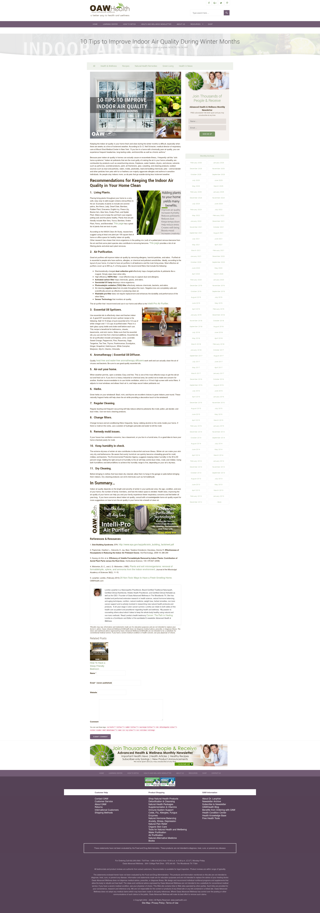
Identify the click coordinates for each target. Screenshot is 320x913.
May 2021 (196, 244)
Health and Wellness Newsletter (156, 24)
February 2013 (196, 496)
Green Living (168, 66)
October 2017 (218, 350)
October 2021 (218, 227)
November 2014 (218, 432)
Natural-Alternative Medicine (162, 837)
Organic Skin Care (157, 826)
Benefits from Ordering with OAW (218, 809)
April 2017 (218, 367)
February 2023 (196, 209)
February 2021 (218, 250)
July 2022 (218, 209)
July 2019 (218, 297)
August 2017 (219, 356)
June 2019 (196, 303)
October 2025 (196, 174)
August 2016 (219, 385)
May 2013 (218, 484)
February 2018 (218, 344)
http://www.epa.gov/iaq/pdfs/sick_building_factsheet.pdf (146, 544)
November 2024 (218, 198)
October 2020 (196, 262)
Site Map (146, 902)
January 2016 (218, 397)
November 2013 (218, 467)
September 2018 (196, 326)
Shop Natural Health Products (163, 798)
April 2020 (196, 274)
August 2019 (196, 297)
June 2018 (218, 332)
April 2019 (196, 309)
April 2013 (196, 490)
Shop (210, 24)
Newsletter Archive (211, 801)
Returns (99, 806)
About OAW (100, 804)
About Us (181, 24)
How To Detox (129, 24)
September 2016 (196, 385)
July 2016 (196, 391)
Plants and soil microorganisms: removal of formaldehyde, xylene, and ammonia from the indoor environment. (131, 568)
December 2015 (196, 402)
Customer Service (104, 801)
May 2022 (196, 215)
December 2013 (196, 467)
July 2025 (196, 180)
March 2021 (196, 250)
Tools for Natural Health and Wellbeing (167, 829)
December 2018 (218, 315)
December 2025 (196, 168)
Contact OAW (101, 798)
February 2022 (218, 215)
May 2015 (218, 414)
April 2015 (196, 420)
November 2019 (218, 285)
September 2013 (218, 473)
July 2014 (218, 443)
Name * (93, 673)
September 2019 (218, 291)
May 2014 (218, 449)
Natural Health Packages (160, 804)
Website (93, 692)
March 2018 (196, 344)
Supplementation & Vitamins (162, 806)
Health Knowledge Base (214, 815)
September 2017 (196, 356)
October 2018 (218, 320)
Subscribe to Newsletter (214, 804)
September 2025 (218, 174)
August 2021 (219, 233)
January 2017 (218, 373)
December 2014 (196, 432)
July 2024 (196, 204)
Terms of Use (172, 902)
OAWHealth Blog (210, 806)
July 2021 (196, 239)
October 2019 (196, 291)
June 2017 (218, 361)
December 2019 (196, 285)
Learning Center (110, 24)
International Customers (107, 809)
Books (151, 840)
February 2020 (196, 280)
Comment (94, 721)
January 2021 (195, 256)
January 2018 (195, 350)
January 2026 (218, 163)
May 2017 (196, 367)
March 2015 (218, 420)
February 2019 (218, 309)
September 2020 (218, 262)
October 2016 (218, 379)
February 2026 (196, 163)
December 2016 (196, 379)
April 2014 (196, 455)
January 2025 (218, 192)
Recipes (125, 66)
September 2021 (196, 233)
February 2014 (196, 461)
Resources (195, 24)
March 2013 (218, 490)
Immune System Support (160, 809)
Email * (101, 682)
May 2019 (218, 303)
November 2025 (218, 168)
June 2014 (196, 449)
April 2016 (196, 397)
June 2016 (218, 391)
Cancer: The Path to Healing (159, 615)
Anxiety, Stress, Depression (162, 821)
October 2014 (196, 438)
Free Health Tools (211, 818)
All (94, 66)
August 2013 (196, 478)
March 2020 (218, 274)
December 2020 (218, 256)
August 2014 (196, 443)
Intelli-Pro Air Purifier (158, 303)
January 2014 (218, 461)
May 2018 (196, 338)
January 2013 (218, 496)
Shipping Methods (104, 812)
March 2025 (218, 186)
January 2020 (218, 280)
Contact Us (98, 30)
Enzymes (153, 815)
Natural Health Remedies (146, 66)
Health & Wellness (109, 66)
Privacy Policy (158, 902)
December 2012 (196, 502)
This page (119, 223)
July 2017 (196, 361)
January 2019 (196, 315)
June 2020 (196, 268)
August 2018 (219, 326)
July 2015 (218, 408)
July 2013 (218, 478)
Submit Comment (100, 736)
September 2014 (218, 438)
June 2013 (196, 484)
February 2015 (196, 426)
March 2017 (196, 373)
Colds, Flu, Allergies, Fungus (162, 812)
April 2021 (218, 244)
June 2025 (218, 180)
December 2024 (196, 198)
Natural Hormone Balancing (162, 818)
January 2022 (195, 221)
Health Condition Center (214, 812)
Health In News (185, 66)
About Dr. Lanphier (211, 798)
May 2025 (196, 186)
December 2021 (218, 221)
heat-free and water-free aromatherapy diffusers (120, 360)
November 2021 (196, 227)
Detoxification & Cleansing (161, 801)
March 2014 (218, 455)
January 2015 (218, 426)
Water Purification (157, 832)
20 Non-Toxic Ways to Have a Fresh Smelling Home (146, 577)
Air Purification (155, 835)
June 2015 (196, 414)
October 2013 (196, 473)
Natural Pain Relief (157, 823)
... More (218, 502)
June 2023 (218, 204)
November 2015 (218, 402)
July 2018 (196, 332)
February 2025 (196, 192)
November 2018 (196, 320)
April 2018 (218, 338)
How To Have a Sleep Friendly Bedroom (97, 665)
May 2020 (218, 268)
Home (95, 24)
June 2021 (218, 239)
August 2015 (196, 408)
